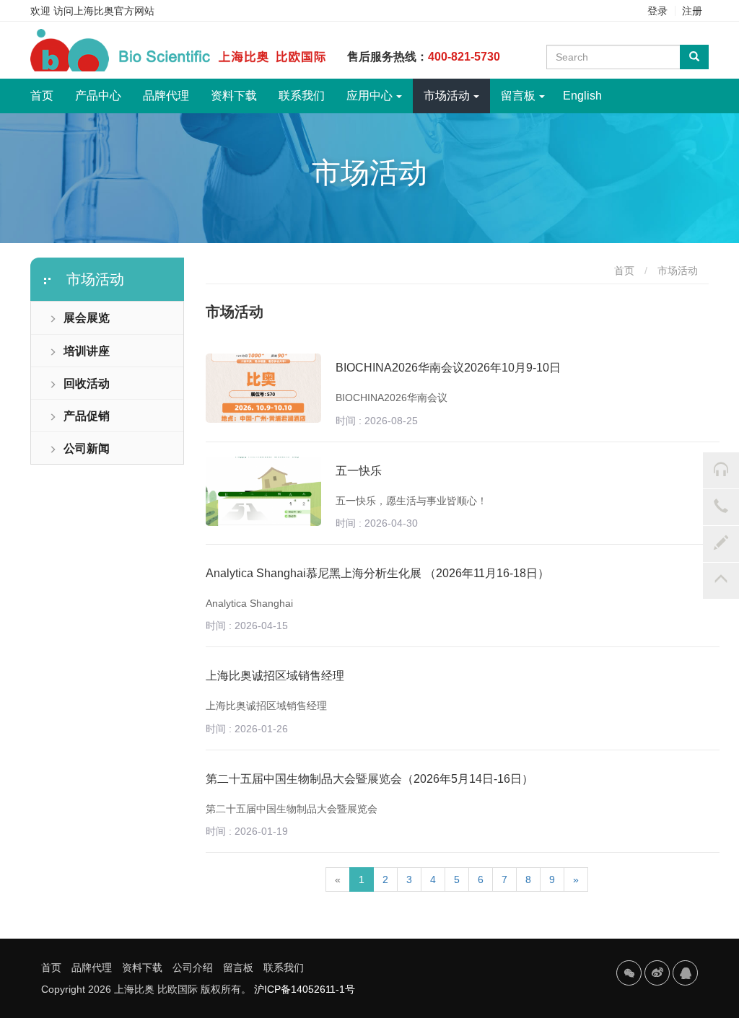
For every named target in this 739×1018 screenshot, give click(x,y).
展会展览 (87, 318)
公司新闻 (87, 448)
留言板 (518, 95)
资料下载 (234, 95)
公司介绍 (192, 967)
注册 (692, 11)
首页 (47, 95)
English (582, 95)
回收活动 (87, 383)
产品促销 (87, 416)
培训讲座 (87, 351)
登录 (657, 11)
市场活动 (447, 95)
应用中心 (369, 95)
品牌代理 (166, 95)
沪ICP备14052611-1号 (304, 989)
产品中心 (98, 95)
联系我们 (302, 95)
